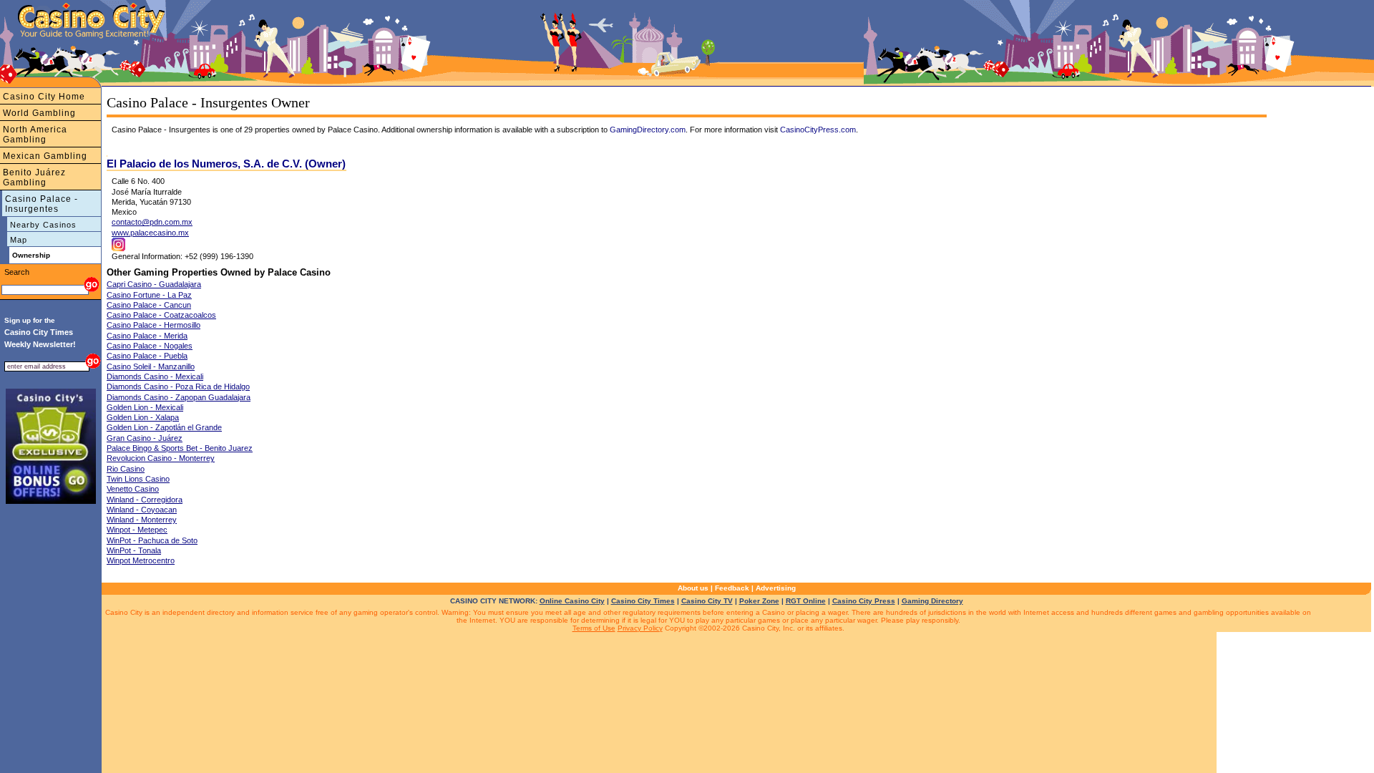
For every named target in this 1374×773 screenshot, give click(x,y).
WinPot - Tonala (134, 550)
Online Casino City (572, 601)
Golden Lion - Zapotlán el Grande (164, 427)
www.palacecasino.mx (150, 232)
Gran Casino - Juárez (144, 438)
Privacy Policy (640, 628)
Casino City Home (44, 97)
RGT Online (806, 601)
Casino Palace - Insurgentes (41, 204)
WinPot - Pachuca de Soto (152, 540)
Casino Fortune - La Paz (149, 295)
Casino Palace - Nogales (150, 345)
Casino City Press (863, 601)
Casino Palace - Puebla (147, 355)
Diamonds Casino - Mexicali (155, 376)
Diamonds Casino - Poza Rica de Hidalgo (178, 386)
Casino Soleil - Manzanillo (151, 366)
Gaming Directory (932, 601)
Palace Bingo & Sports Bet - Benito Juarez (180, 448)
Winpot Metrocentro (141, 560)
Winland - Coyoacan (142, 509)
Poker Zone (759, 601)
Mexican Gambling (45, 156)
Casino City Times (643, 601)
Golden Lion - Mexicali (145, 407)
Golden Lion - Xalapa (143, 417)
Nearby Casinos (43, 224)
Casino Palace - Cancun (149, 305)
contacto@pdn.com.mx (152, 222)
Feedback (732, 588)
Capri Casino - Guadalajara (154, 284)
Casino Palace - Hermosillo (153, 325)
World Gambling (39, 113)
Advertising (776, 588)
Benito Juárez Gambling (34, 177)
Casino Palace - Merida (147, 335)
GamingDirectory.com (648, 129)
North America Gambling (35, 135)
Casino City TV (707, 601)
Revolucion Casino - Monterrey (161, 458)
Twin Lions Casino (138, 479)
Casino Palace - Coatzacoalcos (161, 315)
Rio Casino (126, 469)
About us (693, 588)
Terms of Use (593, 628)
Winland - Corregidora (144, 499)
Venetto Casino (133, 489)
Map (18, 239)
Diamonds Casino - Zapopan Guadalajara (178, 397)
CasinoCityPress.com (818, 129)
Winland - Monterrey (142, 519)
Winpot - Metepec (137, 529)
